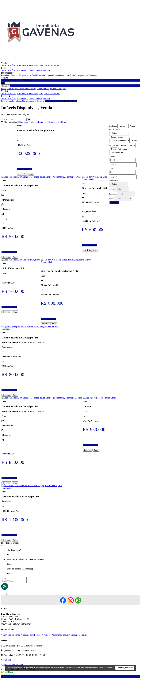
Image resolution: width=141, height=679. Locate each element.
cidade (120, 137)
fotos (31, 174)
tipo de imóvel (114, 130)
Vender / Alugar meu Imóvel (23, 75)
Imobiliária (5, 75)
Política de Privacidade (105, 668)
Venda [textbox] (132, 126)
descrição (22, 174)
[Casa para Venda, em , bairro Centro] (99, 398)
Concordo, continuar (125, 668)
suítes (111, 189)
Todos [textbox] (113, 137)
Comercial (48, 65)
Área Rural (22, 65)
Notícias (70, 75)
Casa (41, 65)
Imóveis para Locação (32, 635)
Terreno (56, 65)
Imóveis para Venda (11, 635)
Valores (112, 156)
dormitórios (113, 181)
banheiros (113, 194)
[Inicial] (40, 60)
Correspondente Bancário (85, 75)
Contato (4, 78)
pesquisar (114, 203)
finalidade (113, 126)
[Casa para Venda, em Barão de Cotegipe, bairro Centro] (42, 122)
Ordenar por (122, 149)
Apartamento (32, 65)
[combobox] (132, 126)
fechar (5, 86)
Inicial (3, 88)
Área (111, 169)
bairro (123, 145)
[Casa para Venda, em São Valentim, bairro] (21, 260)
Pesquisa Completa (44, 75)
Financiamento (59, 75)
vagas (111, 199)
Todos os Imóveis (8, 65)
